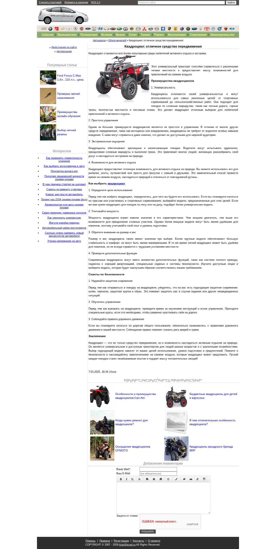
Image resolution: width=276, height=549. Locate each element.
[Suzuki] (200, 29)
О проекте (154, 540)
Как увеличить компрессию (64, 217)
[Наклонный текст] (127, 479)
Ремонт (159, 34)
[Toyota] (207, 29)
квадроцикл (116, 183)
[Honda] (94, 29)
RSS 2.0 (95, 2)
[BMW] (50, 29)
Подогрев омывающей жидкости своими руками (64, 178)
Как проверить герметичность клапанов (64, 159)
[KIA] (113, 29)
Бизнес (120, 34)
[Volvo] (219, 29)
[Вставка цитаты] (191, 479)
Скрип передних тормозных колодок (64, 212)
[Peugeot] (163, 29)
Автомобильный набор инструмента (64, 227)
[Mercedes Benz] (75, 29)
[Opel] (157, 29)
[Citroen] (56, 29)
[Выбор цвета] (176, 479)
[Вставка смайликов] (168, 479)
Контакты (138, 540)
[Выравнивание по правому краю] (160, 479)
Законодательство (222, 34)
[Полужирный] (121, 479)
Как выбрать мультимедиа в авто (64, 166)
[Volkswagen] (213, 29)
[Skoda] (188, 29)
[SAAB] (182, 29)
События (48, 34)
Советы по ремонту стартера (64, 189)
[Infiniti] (107, 29)
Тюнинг (145, 34)
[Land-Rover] (119, 29)
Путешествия (88, 34)
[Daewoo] (69, 29)
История (106, 34)
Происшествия (67, 34)
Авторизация (64, 51)
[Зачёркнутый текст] (139, 479)
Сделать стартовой (50, 2)
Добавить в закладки (76, 2)
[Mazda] (138, 29)
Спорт (133, 34)
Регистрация (121, 540)
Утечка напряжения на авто (64, 241)
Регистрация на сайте (64, 47)
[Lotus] (132, 29)
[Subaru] (194, 29)
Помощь (90, 540)
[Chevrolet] (63, 29)
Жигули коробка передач (64, 222)
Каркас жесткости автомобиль (64, 194)
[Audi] (44, 29)
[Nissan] (150, 29)
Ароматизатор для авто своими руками (64, 206)
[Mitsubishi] (144, 29)
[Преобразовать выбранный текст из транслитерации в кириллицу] (197, 479)
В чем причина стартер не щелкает (64, 184)
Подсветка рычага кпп (64, 171)
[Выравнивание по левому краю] (147, 479)
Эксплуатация (177, 34)
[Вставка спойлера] (204, 479)
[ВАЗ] (232, 29)
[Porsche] (169, 29)
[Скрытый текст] (184, 479)
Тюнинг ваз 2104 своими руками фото (64, 199)
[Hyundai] (100, 29)
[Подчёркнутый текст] (132, 479)
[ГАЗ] (226, 29)
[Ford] (88, 29)
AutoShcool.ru (127, 544)
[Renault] (175, 29)
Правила (104, 540)
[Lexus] (125, 29)
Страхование (198, 34)
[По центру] (154, 479)
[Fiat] (81, 29)
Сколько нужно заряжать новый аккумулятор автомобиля (64, 234)
